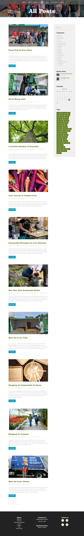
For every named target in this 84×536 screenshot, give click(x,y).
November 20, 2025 (31, 388)
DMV (66, 124)
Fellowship (60, 50)
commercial (62, 114)
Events (19, 524)
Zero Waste (29, 101)
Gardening (22, 149)
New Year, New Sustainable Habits (24, 290)
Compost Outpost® (61, 44)
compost (67, 116)
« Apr (58, 103)
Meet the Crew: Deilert (19, 481)
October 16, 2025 (35, 436)
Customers (24, 101)
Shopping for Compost (19, 434)
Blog (10, 52)
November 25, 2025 (18, 340)
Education (35, 245)
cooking (66, 122)
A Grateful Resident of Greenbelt (23, 146)
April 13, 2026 (36, 101)
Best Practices (12, 101)
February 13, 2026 (34, 198)
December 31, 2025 (43, 293)
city (58, 114)
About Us (11, 340)
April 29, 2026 (15, 52)
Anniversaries (60, 36)
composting (66, 120)
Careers (19, 525)
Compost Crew (59, 118)
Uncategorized (60, 63)
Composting (18, 101)
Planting (36, 149)
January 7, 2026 (42, 245)
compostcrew (66, 118)
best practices (64, 112)
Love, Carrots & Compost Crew (23, 195)
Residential (41, 149)
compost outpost (60, 122)
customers (59, 124)
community (67, 114)
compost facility (60, 120)
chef (69, 112)
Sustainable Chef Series (62, 61)
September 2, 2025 (25, 484)
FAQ (19, 527)
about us (58, 112)
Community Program (62, 43)
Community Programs (19, 522)
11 (17, 504)
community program (60, 116)
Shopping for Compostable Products (25, 385)
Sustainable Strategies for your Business (27, 243)
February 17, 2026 (12, 150)
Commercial (18, 245)
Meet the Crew (16, 484)
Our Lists (19, 520)
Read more (12, 65)
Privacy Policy (19, 528)
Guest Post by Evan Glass (20, 50)
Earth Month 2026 (17, 99)
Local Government (29, 149)
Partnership (60, 57)
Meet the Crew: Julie (18, 338)
